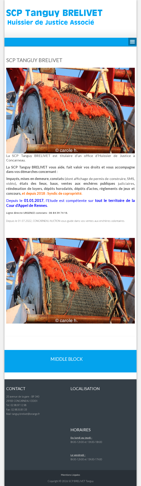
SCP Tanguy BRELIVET (34, 60)
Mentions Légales (70, 474)
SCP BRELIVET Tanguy (81, 481)
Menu (132, 42)
